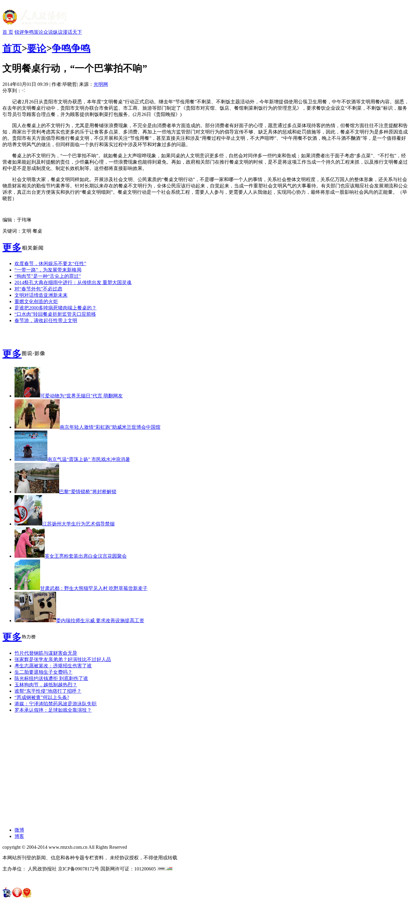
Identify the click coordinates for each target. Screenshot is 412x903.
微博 (19, 829)
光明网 (100, 84)
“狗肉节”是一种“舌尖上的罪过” (47, 276)
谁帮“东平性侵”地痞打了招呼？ (47, 691)
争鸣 (29, 32)
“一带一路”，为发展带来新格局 (47, 269)
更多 (12, 247)
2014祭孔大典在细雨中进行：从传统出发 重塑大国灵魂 (73, 282)
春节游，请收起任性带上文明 (45, 320)
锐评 (19, 32)
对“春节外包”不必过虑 (38, 288)
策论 (38, 32)
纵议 (58, 32)
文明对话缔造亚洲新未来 (41, 295)
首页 (12, 48)
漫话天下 (72, 32)
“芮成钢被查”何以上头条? (41, 697)
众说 (48, 32)
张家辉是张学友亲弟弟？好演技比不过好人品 (62, 659)
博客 (19, 836)
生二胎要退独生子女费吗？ (43, 672)
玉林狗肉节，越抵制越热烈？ (45, 684)
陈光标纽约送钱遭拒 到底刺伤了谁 (51, 678)
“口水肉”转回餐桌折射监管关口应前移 (55, 314)
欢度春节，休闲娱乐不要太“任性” (50, 263)
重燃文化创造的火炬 (36, 301)
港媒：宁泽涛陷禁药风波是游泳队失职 (55, 703)
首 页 (7, 32)
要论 (36, 48)
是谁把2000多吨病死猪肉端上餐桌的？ (55, 307)
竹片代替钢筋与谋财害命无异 (45, 653)
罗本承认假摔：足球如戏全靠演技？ (53, 710)
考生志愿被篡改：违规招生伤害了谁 (53, 665)
